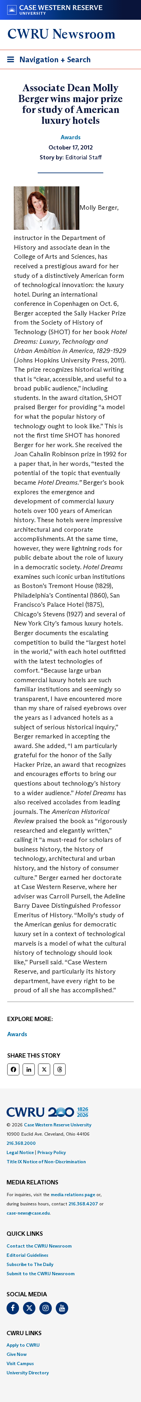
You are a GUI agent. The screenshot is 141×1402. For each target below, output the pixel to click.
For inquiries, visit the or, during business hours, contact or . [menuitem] (55, 1204)
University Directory (28, 1373)
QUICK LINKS (25, 1234)
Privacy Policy (51, 1152)
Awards (17, 1034)
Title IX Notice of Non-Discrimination (46, 1162)
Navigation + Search (47, 61)
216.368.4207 (83, 1204)
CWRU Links (24, 1333)
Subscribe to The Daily (30, 1264)
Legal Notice (20, 1152)
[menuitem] (70, 1246)
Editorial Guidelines (27, 1255)
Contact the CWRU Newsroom (39, 1246)
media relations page (73, 1195)
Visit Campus (20, 1363)
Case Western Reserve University (57, 1125)
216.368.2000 (21, 1143)
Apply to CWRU (23, 1345)
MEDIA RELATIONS (32, 1182)
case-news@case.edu (28, 1213)
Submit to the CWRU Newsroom (41, 1274)
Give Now (17, 1354)
